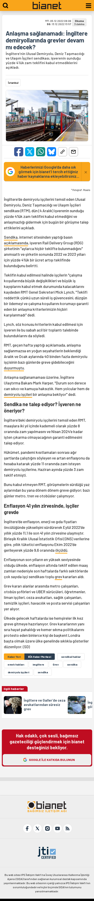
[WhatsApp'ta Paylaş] (40, 151)
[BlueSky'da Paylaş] (51, 151)
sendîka (43, 672)
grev (58, 576)
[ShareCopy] (62, 151)
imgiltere (38, 664)
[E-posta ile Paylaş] (73, 151)
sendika (72, 664)
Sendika (11, 237)
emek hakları (16, 664)
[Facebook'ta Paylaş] (18, 151)
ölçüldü (61, 550)
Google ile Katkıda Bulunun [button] (52, 760)
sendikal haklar (71, 656)
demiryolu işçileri (18, 394)
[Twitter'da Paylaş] (29, 151)
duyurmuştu (14, 368)
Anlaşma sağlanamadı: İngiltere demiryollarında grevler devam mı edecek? (47, 40)
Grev (56, 664)
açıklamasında (16, 242)
